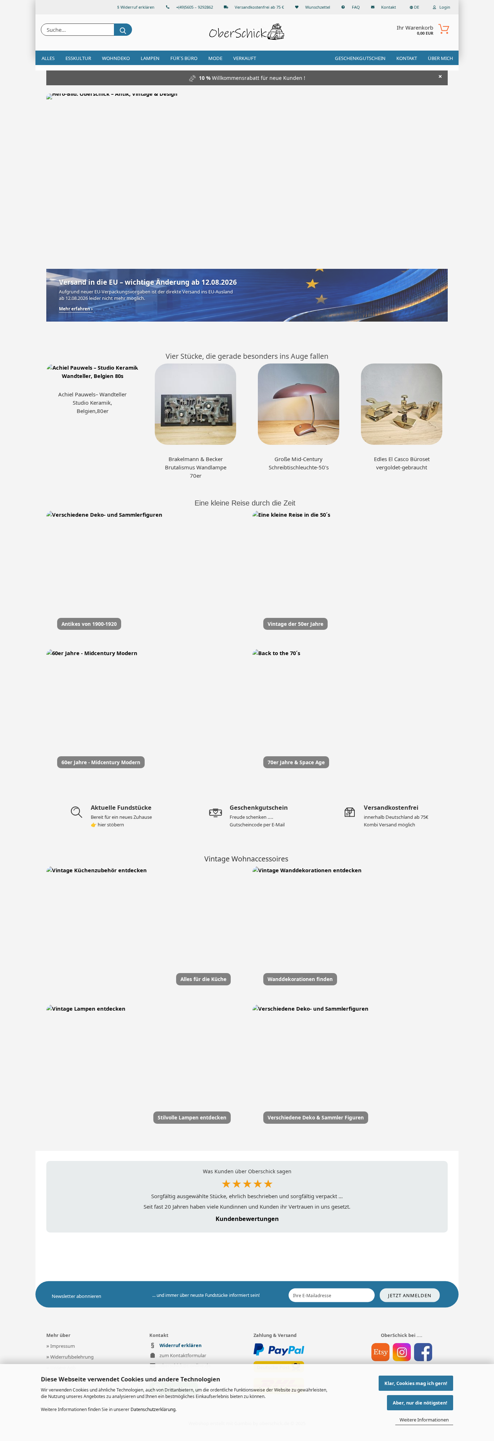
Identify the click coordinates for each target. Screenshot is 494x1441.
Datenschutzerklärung (153, 1409)
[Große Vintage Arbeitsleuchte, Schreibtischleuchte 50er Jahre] (298, 403)
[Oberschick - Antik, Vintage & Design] (247, 32)
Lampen (150, 58)
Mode (215, 58)
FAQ (356, 7)
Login (444, 7)
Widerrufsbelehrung (70, 1357)
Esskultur (78, 58)
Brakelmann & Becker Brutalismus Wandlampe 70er (195, 467)
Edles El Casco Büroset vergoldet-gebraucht (402, 463)
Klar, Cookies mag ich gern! (415, 1383)
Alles (48, 58)
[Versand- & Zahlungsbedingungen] (279, 1349)
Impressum (60, 1346)
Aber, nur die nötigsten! (420, 1402)
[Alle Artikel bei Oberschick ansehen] (247, 174)
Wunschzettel (317, 7)
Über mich (440, 58)
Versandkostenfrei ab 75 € (259, 7)
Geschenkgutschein (360, 58)
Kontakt (388, 7)
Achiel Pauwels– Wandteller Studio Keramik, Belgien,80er (92, 402)
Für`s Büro (183, 58)
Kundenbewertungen (247, 1218)
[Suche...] (123, 29)
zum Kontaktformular (182, 1355)
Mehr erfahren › (76, 308)
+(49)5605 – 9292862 (194, 7)
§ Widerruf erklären (135, 7)
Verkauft (244, 58)
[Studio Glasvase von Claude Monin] (401, 403)
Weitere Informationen (424, 1419)
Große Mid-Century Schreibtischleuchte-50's (299, 463)
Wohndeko (116, 58)
